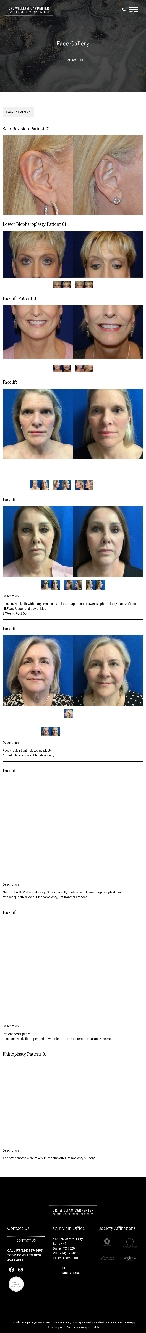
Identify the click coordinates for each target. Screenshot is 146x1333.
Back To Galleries (18, 112)
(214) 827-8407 (32, 1250)
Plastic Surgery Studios (110, 1322)
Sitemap (129, 1322)
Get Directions (71, 1270)
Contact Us (73, 60)
